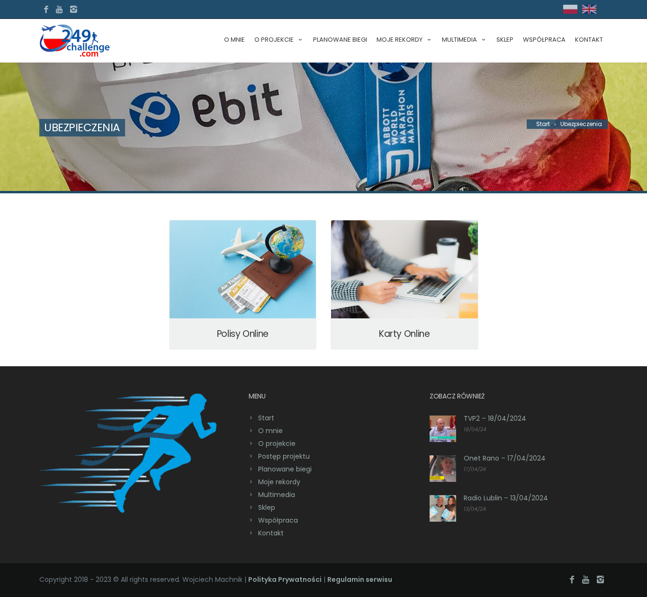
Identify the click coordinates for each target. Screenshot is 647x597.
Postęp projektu (284, 456)
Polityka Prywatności (285, 579)
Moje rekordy (279, 482)
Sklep (504, 39)
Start (266, 418)
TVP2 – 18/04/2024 (495, 418)
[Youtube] (60, 9)
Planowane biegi (340, 39)
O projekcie (274, 39)
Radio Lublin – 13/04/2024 (506, 498)
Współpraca (544, 39)
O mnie (234, 39)
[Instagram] (74, 9)
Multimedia (276, 494)
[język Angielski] (589, 12)
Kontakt (589, 39)
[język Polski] (570, 12)
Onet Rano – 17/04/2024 (505, 458)
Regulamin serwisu (359, 579)
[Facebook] (46, 9)
